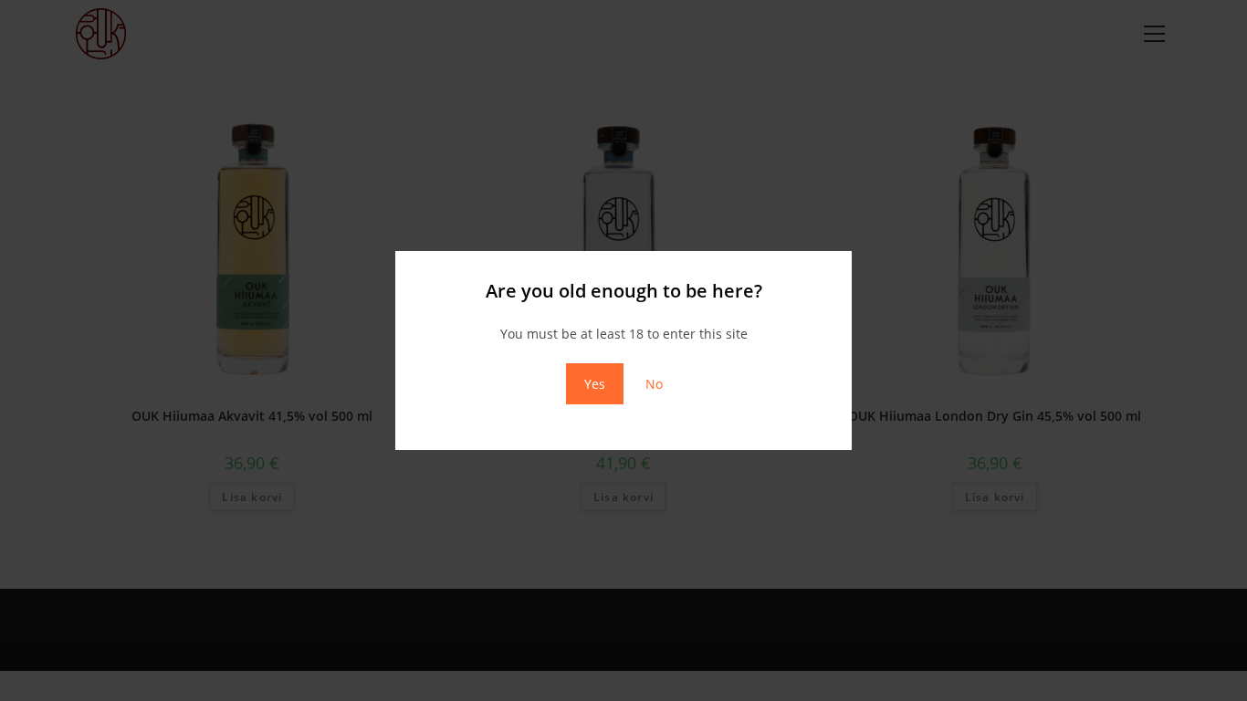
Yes (594, 383)
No (654, 383)
